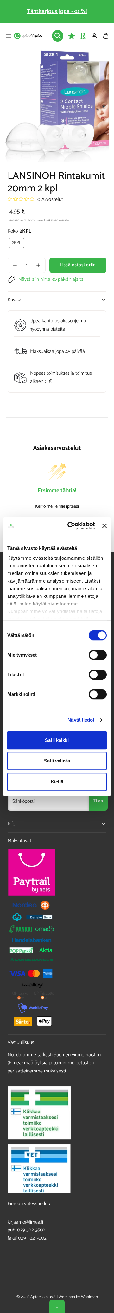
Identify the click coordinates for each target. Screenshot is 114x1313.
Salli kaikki (57, 740)
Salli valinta (57, 760)
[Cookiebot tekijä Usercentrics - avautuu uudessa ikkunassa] (70, 526)
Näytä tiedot (80, 719)
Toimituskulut (36, 220)
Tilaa (98, 801)
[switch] (98, 655)
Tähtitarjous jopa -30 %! (57, 11)
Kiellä (57, 781)
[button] (8, 36)
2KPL (16, 243)
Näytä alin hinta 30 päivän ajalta (51, 279)
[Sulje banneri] (104, 526)
